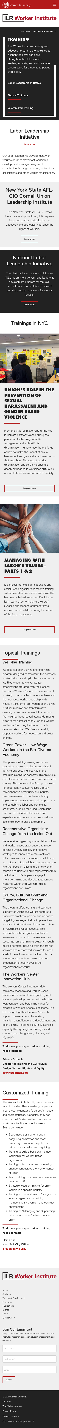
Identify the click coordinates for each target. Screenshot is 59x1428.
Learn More (29, 281)
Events (6, 1309)
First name (9, 1348)
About (5, 1290)
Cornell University (18, 1396)
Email (6, 1369)
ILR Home (26, 31)
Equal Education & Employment (17, 1421)
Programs (7, 1302)
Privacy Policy (9, 1411)
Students (7, 1294)
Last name (9, 1359)
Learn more (29, 144)
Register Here (29, 415)
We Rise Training (17, 662)
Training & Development (14, 1298)
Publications (8, 1305)
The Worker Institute (44, 31)
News (5, 1313)
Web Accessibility (11, 1416)
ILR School (7, 1401)
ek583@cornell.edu (14, 1248)
